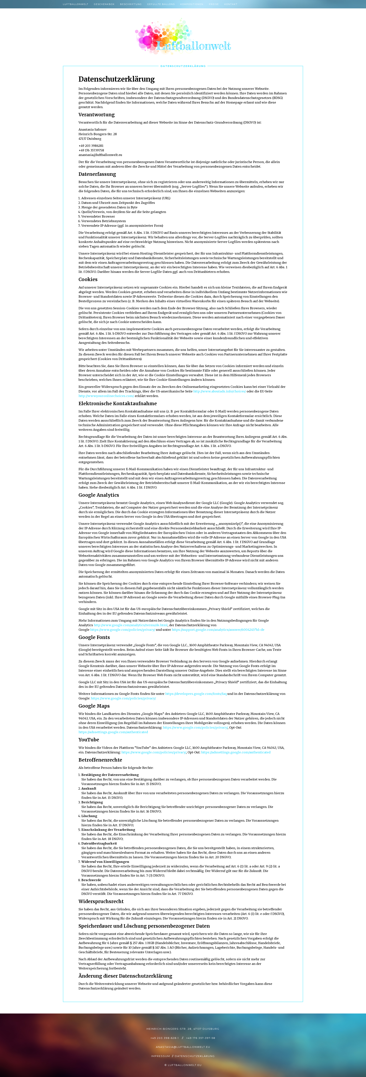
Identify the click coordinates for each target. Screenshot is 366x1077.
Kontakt (231, 4)
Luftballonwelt (75, 4)
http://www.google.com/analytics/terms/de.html (131, 625)
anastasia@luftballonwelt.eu (183, 1046)
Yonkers (183, 36)
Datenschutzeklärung (195, 1056)
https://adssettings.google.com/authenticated (113, 732)
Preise (214, 4)
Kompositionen (191, 4)
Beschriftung (131, 4)
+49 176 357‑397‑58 (200, 1037)
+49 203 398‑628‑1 (165, 1037)
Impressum (160, 1056)
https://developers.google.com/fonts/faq (196, 694)
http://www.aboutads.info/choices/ (219, 391)
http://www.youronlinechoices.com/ (106, 396)
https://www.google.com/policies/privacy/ (122, 630)
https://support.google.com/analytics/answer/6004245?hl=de (218, 630)
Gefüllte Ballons (161, 4)
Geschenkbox (104, 4)
